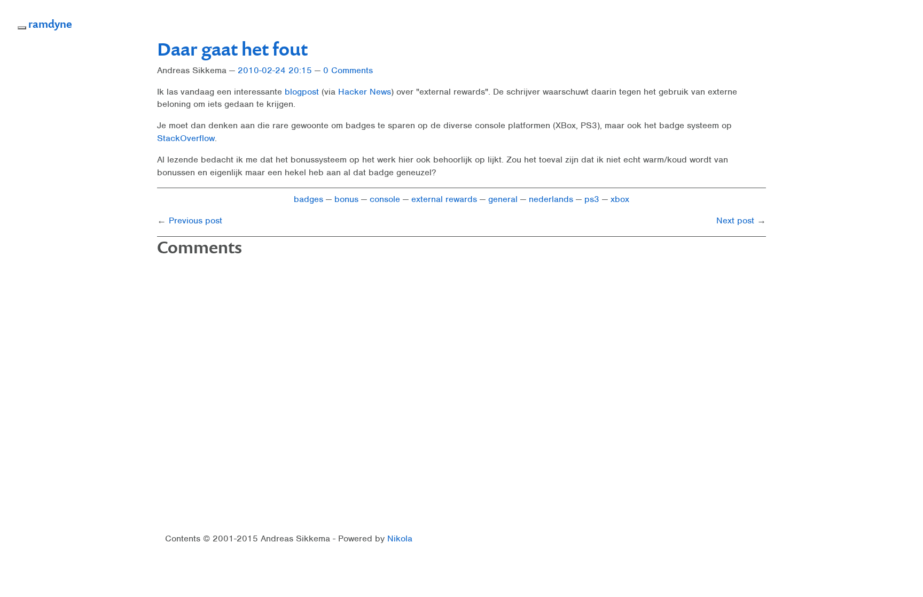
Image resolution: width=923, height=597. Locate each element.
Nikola (399, 538)
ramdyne (50, 23)
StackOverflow (186, 138)
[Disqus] (461, 395)
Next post (735, 220)
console (385, 199)
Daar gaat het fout (232, 48)
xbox (620, 199)
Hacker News (364, 91)
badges (308, 199)
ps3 (591, 199)
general (503, 199)
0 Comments (348, 70)
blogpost (302, 91)
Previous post (195, 220)
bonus (346, 199)
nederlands (551, 199)
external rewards (444, 199)
